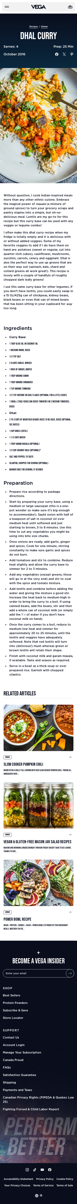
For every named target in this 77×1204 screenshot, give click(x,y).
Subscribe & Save (15, 1010)
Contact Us (11, 1037)
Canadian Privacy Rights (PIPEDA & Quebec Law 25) (38, 1099)
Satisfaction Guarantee (19, 1075)
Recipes (33, 26)
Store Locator (13, 1017)
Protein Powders (15, 1002)
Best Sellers (11, 995)
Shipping (9, 1082)
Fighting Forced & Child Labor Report (31, 1109)
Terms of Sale (64, 1185)
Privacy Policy (45, 1179)
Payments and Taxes (17, 1090)
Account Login (14, 1045)
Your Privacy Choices (17, 1185)
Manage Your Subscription (22, 1052)
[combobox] (38, 1195)
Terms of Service (43, 1185)
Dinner (44, 26)
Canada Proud (13, 1060)
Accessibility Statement (18, 1179)
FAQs (7, 1067)
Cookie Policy (64, 1179)
